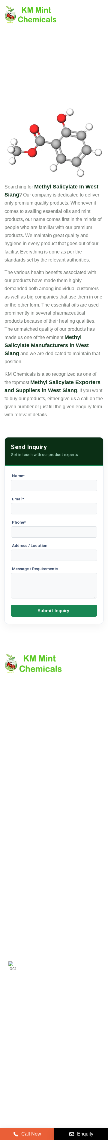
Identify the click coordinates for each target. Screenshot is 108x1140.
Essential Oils (19, 884)
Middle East (20, 1034)
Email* (18, 498)
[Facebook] (39, 1069)
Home (10, 753)
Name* (18, 475)
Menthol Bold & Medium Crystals (39, 853)
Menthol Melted (20, 864)
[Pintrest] (9, 1069)
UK (40, 1017)
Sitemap (13, 784)
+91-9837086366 (46, 915)
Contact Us (16, 774)
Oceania (17, 1052)
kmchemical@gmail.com (61, 935)
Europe (63, 1017)
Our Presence (19, 794)
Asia (48, 1034)
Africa (70, 1034)
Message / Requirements (35, 568)
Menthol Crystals (22, 833)
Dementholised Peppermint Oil (37, 874)
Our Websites (18, 804)
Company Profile (22, 763)
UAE (86, 1017)
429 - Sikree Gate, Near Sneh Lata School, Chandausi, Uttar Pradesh (60, 963)
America (17, 1017)
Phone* (19, 522)
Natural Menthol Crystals (30, 843)
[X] (25, 1069)
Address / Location (29, 545)
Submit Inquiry (53, 610)
